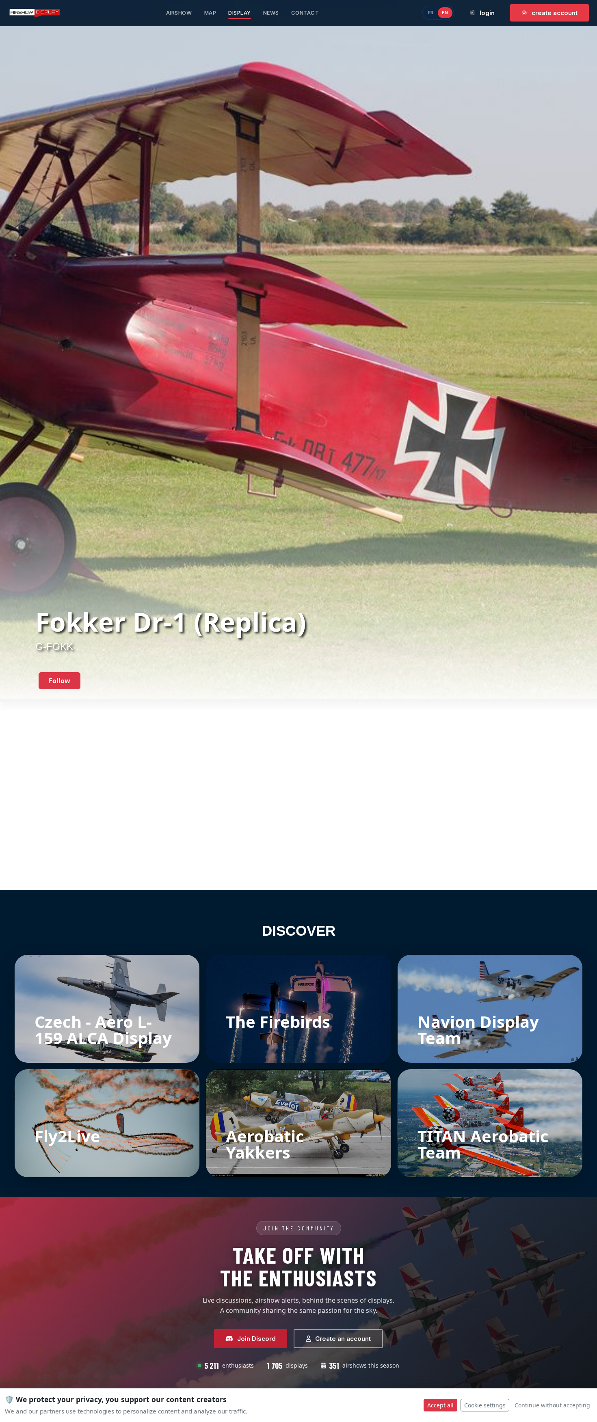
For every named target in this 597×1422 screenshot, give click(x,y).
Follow (59, 680)
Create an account (343, 1338)
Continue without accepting (552, 1405)
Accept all (440, 1405)
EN (445, 12)
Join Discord (256, 1338)
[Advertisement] (298, 830)
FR (431, 12)
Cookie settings (485, 1405)
